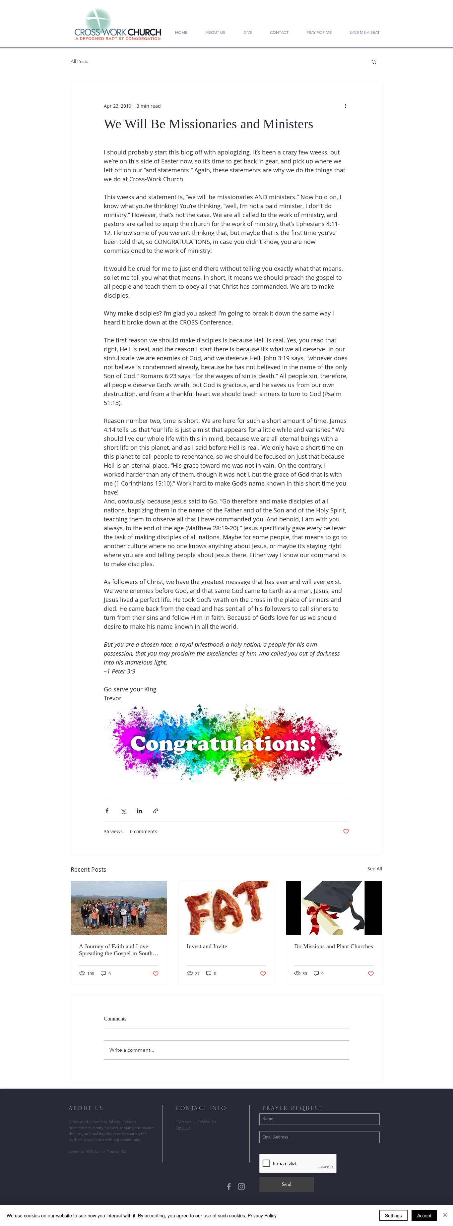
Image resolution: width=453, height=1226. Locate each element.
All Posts (79, 61)
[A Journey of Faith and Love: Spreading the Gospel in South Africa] (119, 908)
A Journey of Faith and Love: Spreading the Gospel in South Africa (116, 950)
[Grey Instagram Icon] (241, 1186)
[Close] (445, 1215)
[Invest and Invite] (227, 908)
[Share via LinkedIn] (139, 811)
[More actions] (345, 106)
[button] (374, 61)
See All (374, 868)
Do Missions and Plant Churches (333, 946)
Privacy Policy (262, 1215)
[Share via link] (156, 811)
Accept (424, 1215)
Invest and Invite (207, 946)
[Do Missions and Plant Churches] (334, 908)
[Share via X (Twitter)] (123, 811)
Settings (393, 1215)
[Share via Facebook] (107, 811)
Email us (183, 1127)
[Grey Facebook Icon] (228, 1186)
